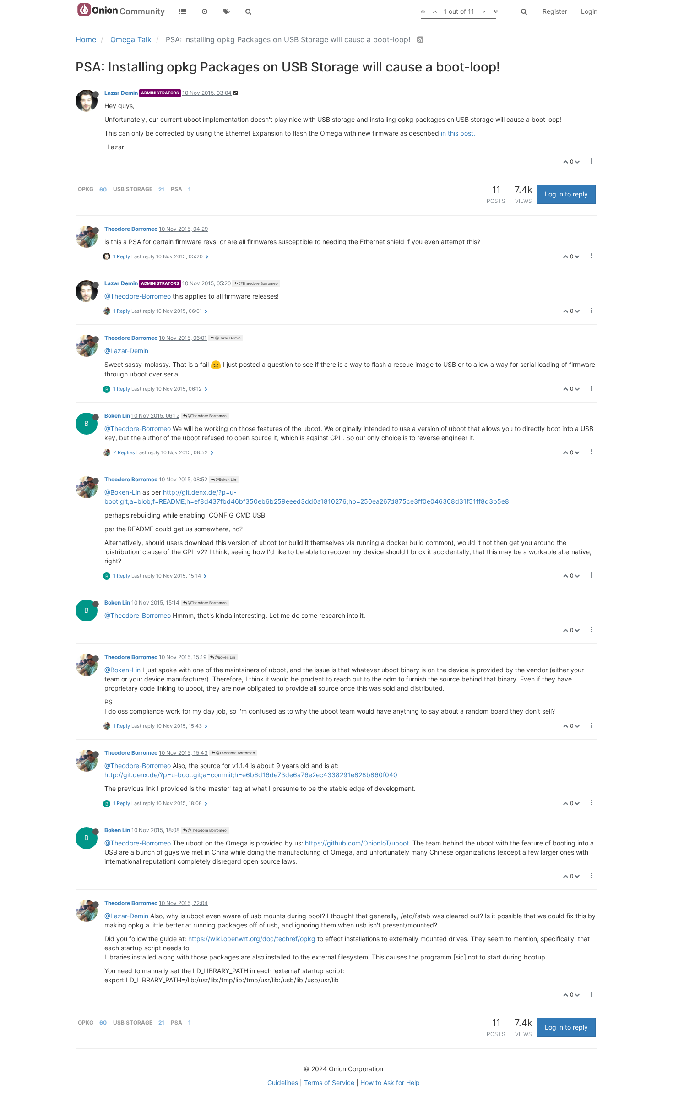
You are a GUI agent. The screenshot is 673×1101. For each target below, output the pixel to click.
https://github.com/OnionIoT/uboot (357, 843)
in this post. (458, 133)
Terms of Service (329, 1082)
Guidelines (282, 1082)
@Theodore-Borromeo (137, 296)
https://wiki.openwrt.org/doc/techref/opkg (251, 939)
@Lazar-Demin (126, 350)
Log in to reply (566, 194)
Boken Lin (117, 415)
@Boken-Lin (122, 492)
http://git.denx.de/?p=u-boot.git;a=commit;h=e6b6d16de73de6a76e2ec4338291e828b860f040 (250, 775)
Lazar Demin (121, 92)
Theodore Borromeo (130, 228)
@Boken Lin (225, 479)
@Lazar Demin (227, 338)
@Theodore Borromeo (258, 283)
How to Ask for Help (390, 1082)
